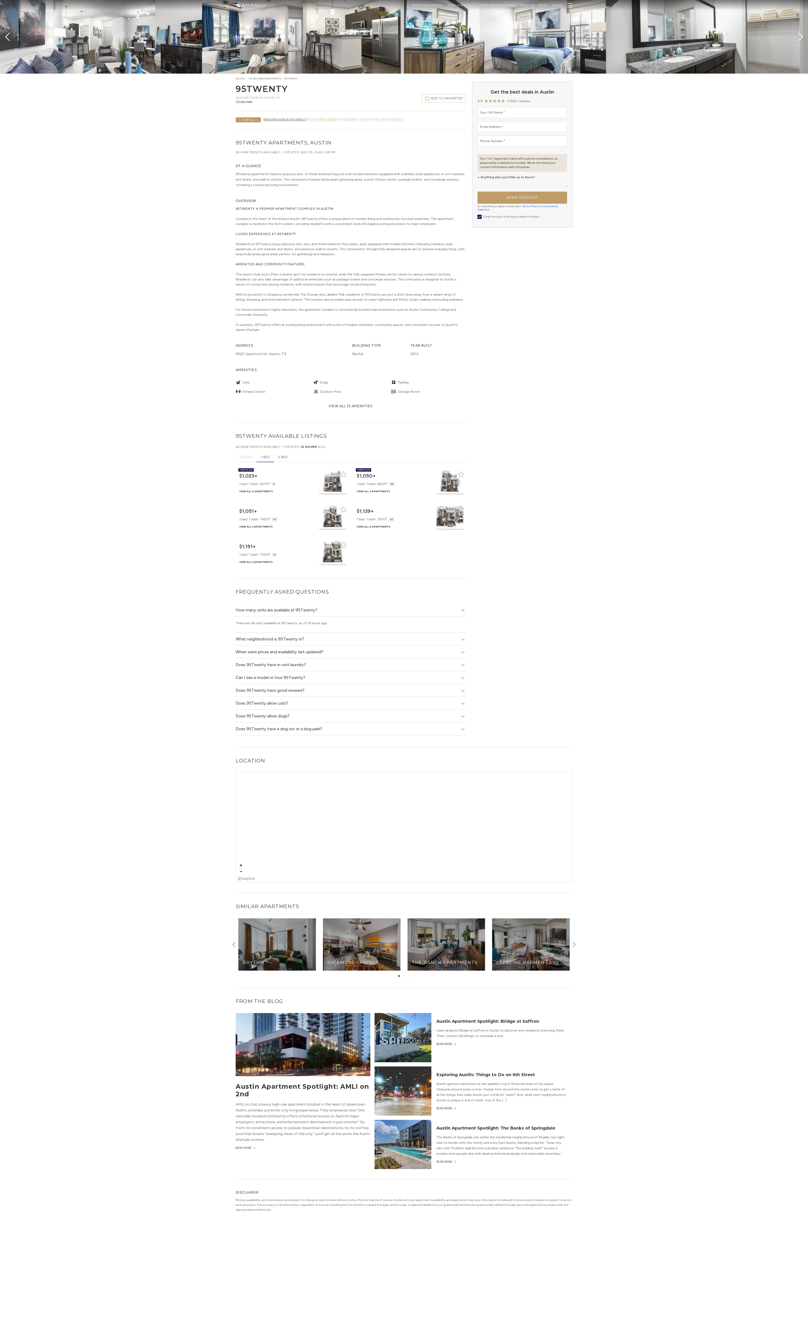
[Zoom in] (241, 865)
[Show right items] (574, 944)
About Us (527, 5)
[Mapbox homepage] (246, 879)
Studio (246, 457)
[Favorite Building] (343, 474)
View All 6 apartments (256, 491)
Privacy (534, 206)
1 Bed (265, 457)
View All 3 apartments (373, 491)
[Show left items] (234, 944)
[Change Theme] (238, 5)
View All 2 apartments (256, 562)
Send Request (522, 198)
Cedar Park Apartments (264, 78)
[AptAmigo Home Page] (253, 5)
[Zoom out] (241, 871)
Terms (525, 206)
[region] (404, 828)
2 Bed (283, 457)
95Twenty (291, 78)
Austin (240, 78)
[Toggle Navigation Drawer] (569, 5)
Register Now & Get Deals (284, 119)
